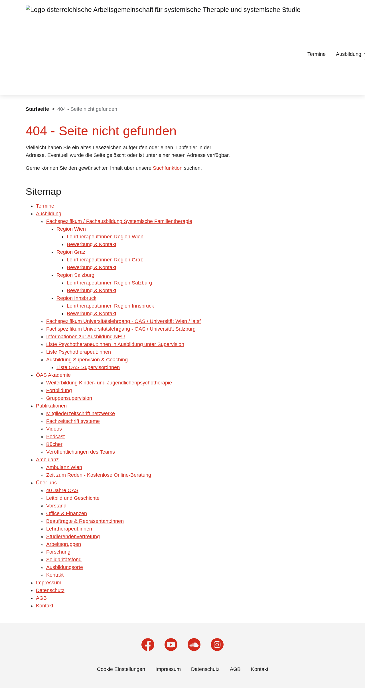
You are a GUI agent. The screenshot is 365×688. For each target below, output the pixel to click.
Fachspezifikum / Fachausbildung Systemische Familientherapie (119, 221)
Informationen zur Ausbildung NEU (85, 336)
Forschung (58, 552)
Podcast (55, 436)
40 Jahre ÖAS (62, 490)
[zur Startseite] (163, 49)
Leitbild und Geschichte (73, 498)
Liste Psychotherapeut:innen (78, 352)
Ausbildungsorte (64, 567)
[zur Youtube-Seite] (171, 644)
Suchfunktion (167, 168)
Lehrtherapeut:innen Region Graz (105, 260)
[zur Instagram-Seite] (217, 644)
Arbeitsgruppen (63, 544)
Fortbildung (59, 390)
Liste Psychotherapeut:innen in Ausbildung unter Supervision (115, 344)
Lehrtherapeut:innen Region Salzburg (109, 283)
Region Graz (70, 252)
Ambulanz (47, 459)
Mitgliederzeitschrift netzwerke (80, 413)
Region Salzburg (75, 275)
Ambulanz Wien (64, 467)
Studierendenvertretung (73, 536)
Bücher (54, 444)
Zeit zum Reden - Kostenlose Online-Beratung (98, 475)
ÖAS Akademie (53, 375)
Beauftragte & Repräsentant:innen (85, 521)
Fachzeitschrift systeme (73, 421)
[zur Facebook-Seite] (147, 644)
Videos (54, 429)
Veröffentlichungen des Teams (80, 452)
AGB (41, 598)
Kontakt (55, 575)
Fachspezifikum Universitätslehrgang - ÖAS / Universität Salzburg (121, 329)
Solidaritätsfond (64, 559)
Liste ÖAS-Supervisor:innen (88, 367)
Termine (316, 54)
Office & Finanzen (66, 513)
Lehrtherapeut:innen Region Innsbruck (110, 306)
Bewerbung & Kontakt (91, 244)
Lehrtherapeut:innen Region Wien (105, 236)
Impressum (48, 582)
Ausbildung (348, 54)
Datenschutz (50, 590)
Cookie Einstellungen (121, 669)
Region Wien (71, 229)
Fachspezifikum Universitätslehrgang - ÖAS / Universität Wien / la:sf (123, 321)
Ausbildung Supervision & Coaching (87, 360)
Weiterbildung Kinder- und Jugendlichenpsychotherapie (109, 383)
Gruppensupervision (69, 398)
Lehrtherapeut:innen (69, 529)
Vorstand (56, 506)
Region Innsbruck (76, 298)
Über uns (46, 483)
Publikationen (51, 406)
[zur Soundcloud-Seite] (194, 644)
